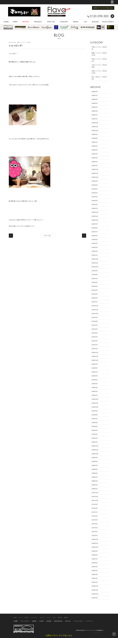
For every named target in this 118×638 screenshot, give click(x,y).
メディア (49, 617)
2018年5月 (95, 473)
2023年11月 (95, 216)
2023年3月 (95, 247)
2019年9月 (95, 411)
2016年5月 (95, 566)
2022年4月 (95, 290)
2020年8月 (95, 368)
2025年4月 (95, 154)
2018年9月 (95, 457)
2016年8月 (95, 555)
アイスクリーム (84, 236)
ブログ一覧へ (47, 235)
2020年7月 (95, 372)
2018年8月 (95, 461)
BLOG (82, 20)
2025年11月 (95, 126)
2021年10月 (95, 313)
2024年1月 (95, 208)
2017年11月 (95, 496)
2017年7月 (95, 512)
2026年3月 (95, 111)
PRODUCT (34, 20)
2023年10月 (95, 220)
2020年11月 (95, 356)
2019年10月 (95, 407)
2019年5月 (95, 426)
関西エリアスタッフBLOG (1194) (99, 54)
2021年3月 (95, 341)
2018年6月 (95, 469)
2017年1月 (95, 535)
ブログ (54, 617)
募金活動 (34, 621)
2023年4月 (95, 243)
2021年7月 (95, 325)
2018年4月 (95, 477)
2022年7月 (95, 278)
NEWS (12, 20)
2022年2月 (95, 298)
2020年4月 (95, 383)
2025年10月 (95, 130)
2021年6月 (95, 329)
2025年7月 (95, 142)
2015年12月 (95, 586)
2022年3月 (95, 294)
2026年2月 (95, 115)
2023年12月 (95, 212)
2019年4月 (95, 430)
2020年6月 (95, 376)
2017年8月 (95, 508)
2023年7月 (95, 231)
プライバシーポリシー (79, 621)
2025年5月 (95, 150)
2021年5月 (95, 333)
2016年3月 (95, 574)
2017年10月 (95, 500)
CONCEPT (60, 20)
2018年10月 (95, 453)
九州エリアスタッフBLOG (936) (99, 66)
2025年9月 (95, 134)
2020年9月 (95, 364)
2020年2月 (95, 391)
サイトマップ (89, 621)
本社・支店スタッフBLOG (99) (99, 78)
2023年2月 (95, 251)
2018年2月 (95, 485)
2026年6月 (95, 99)
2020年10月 (95, 360)
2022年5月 (95, 286)
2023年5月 (95, 239)
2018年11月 (95, 450)
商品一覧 (27, 617)
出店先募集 (48, 621)
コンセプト (42, 617)
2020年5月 (95, 379)
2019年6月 (95, 422)
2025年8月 (95, 138)
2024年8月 (95, 185)
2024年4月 (95, 196)
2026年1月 (95, 119)
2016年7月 (95, 559)
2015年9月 (95, 598)
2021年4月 (95, 337)
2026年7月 (95, 95)
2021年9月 (95, 317)
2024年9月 (95, 181)
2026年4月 (95, 107)
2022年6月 (95, 282)
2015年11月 (95, 590)
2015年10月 (95, 594)
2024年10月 (95, 177)
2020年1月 (95, 395)
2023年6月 (95, 235)
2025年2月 (95, 161)
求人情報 (41, 621)
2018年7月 (95, 465)
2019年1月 (95, 442)
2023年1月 (95, 255)
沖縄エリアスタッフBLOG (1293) (99, 72)
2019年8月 (95, 415)
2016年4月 (95, 570)
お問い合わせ (68, 621)
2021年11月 (95, 309)
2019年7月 (95, 418)
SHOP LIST (47, 20)
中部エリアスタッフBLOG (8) (99, 48)
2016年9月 (95, 551)
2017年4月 (95, 524)
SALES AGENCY (105, 20)
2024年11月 (95, 173)
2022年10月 (95, 267)
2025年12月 (95, 122)
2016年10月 (95, 547)
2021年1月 (95, 348)
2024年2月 (95, 204)
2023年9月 (95, 224)
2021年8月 (95, 321)
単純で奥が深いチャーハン (11, 236)
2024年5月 (95, 193)
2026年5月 (95, 103)
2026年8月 (95, 91)
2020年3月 (95, 387)
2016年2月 (95, 578)
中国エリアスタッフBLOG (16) (99, 60)
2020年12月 (95, 352)
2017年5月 (95, 520)
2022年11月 (95, 263)
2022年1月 (95, 302)
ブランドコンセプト (25, 621)
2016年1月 (95, 582)
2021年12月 (95, 305)
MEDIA (72, 20)
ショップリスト (34, 617)
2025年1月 (95, 165)
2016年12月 (95, 539)
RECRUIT (22, 20)
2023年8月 (95, 228)
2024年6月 (95, 189)
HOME (5, 20)
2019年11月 (95, 403)
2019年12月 (95, 399)
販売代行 (66, 617)
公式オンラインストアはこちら (103, 8)
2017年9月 (95, 504)
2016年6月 (95, 563)
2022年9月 (95, 270)
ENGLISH (92, 20)
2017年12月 (95, 492)
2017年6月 (95, 516)
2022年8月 (95, 274)
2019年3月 (95, 434)
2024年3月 (95, 200)
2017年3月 (95, 527)
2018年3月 (95, 481)
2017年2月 (95, 531)
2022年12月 (95, 259)
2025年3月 (95, 158)
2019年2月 (95, 438)
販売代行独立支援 (58, 621)
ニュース (21, 617)
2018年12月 (95, 446)
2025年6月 (95, 146)
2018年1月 (95, 488)
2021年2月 (95, 344)
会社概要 (15, 621)
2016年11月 (95, 543)
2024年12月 (95, 169)
